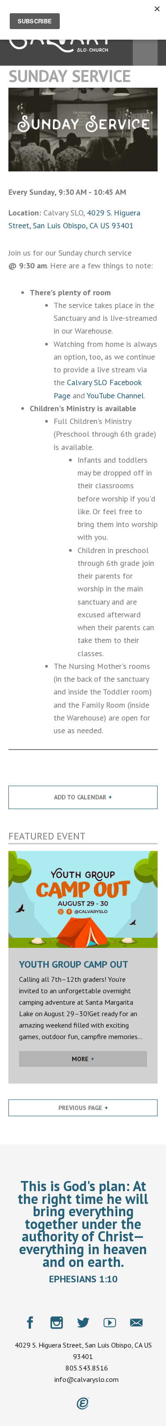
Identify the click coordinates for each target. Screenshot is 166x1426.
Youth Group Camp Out (73, 964)
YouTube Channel (115, 395)
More (80, 1059)
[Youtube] (110, 1322)
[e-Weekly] (136, 1322)
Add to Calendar (80, 797)
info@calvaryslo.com (86, 1379)
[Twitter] (83, 1322)
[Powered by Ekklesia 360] (83, 1403)
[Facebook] (30, 1322)
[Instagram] (56, 1322)
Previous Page (80, 1108)
